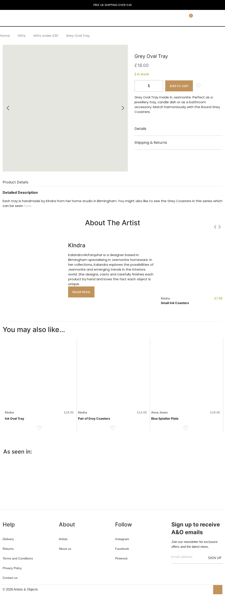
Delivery (8, 539)
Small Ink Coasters (175, 303)
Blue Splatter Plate (164, 418)
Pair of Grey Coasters (94, 418)
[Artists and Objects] (32, 18)
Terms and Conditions (18, 558)
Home (5, 35)
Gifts (21, 35)
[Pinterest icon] (202, 589)
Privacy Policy (12, 568)
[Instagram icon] (207, 589)
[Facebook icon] (193, 589)
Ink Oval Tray (14, 418)
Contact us (10, 578)
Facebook (122, 548)
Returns (8, 548)
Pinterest (121, 558)
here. (28, 205)
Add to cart (179, 85)
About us (65, 548)
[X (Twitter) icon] (198, 589)
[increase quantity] (158, 85)
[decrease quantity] (139, 85)
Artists (63, 539)
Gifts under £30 (45, 35)
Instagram (122, 539)
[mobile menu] (163, 18)
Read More (81, 292)
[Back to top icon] (217, 589)
